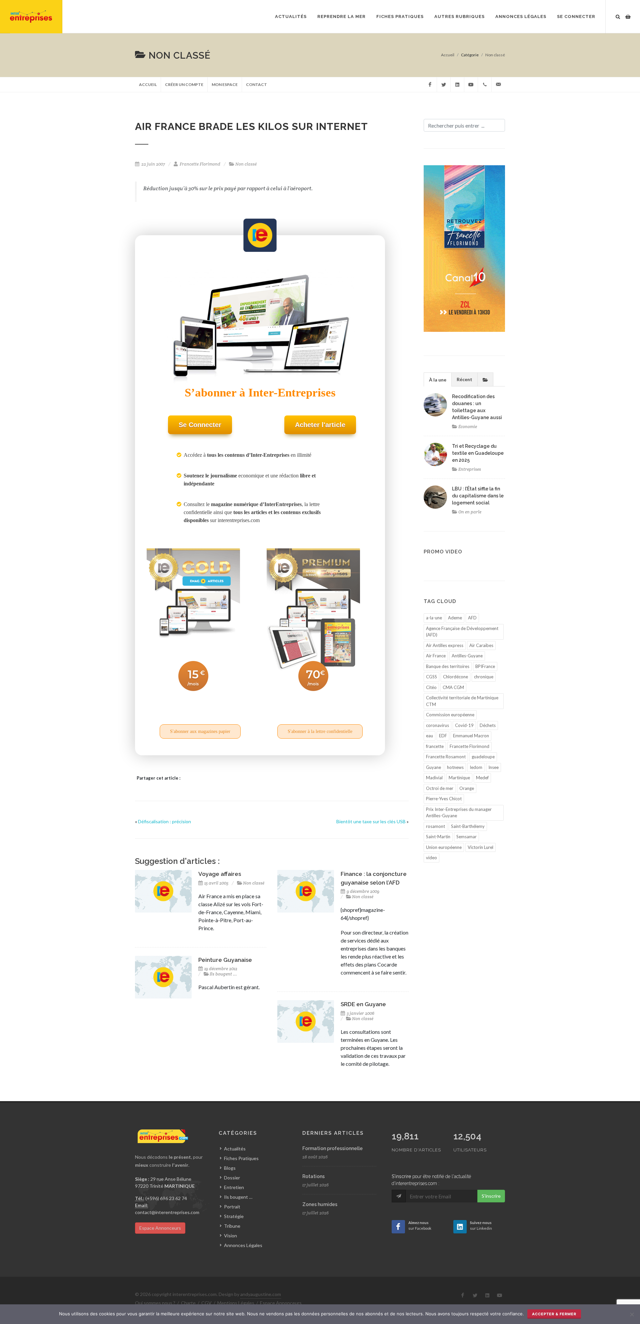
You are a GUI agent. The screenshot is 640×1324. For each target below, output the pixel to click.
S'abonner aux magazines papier (200, 731)
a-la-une (434, 617)
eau (429, 735)
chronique (483, 676)
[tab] (438, 379)
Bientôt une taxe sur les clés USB (371, 821)
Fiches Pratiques (241, 1158)
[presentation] (485, 379)
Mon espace (225, 84)
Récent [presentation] (464, 379)
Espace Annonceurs (160, 1228)
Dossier (232, 1177)
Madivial (434, 777)
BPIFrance (485, 666)
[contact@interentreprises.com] (498, 84)
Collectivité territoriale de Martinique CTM (462, 701)
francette (435, 746)
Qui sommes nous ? (155, 1303)
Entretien (234, 1187)
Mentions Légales (235, 1303)
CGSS (431, 676)
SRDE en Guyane (363, 1004)
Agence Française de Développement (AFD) (462, 632)
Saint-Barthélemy (468, 826)
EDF (443, 735)
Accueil (447, 54)
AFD (472, 617)
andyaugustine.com (260, 1294)
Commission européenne (450, 714)
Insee (493, 767)
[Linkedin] (457, 84)
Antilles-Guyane (467, 655)
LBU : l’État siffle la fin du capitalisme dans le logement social (478, 495)
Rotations (313, 1176)
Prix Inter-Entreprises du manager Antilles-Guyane (459, 813)
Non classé (495, 54)
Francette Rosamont (446, 756)
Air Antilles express (444, 645)
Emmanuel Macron (471, 735)
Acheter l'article (320, 424)
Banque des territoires (447, 666)
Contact (256, 84)
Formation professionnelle (332, 1148)
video (431, 857)
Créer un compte (184, 84)
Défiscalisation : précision (164, 821)
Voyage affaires (219, 874)
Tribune (232, 1226)
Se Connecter (576, 16)
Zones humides (319, 1204)
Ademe (455, 617)
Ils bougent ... (223, 974)
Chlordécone (455, 676)
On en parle (469, 512)
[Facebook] (430, 84)
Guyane (433, 767)
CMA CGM (453, 687)
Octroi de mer (439, 788)
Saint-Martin (438, 836)
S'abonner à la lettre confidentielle (320, 731)
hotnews (455, 767)
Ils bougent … (238, 1197)
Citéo (431, 687)
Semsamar (466, 836)
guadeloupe (483, 756)
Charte (188, 1303)
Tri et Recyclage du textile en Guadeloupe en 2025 (478, 453)
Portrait (232, 1206)
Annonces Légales (243, 1245)
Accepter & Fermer (554, 1314)
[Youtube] (471, 84)
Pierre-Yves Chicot (444, 798)
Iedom (476, 767)
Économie (467, 426)
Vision (230, 1235)
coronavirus (437, 725)
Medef (482, 777)
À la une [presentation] (437, 379)
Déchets (488, 725)
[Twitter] (443, 84)
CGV (206, 1303)
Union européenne (444, 847)
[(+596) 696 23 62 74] (484, 84)
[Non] (631, 1314)
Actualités (235, 1148)
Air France (436, 655)
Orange (466, 788)
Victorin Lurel (480, 847)
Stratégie (234, 1216)
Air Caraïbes (481, 645)
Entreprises (469, 469)
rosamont (435, 826)
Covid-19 (464, 725)
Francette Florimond (469, 746)
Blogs (230, 1168)
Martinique (459, 777)
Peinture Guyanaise (225, 960)
